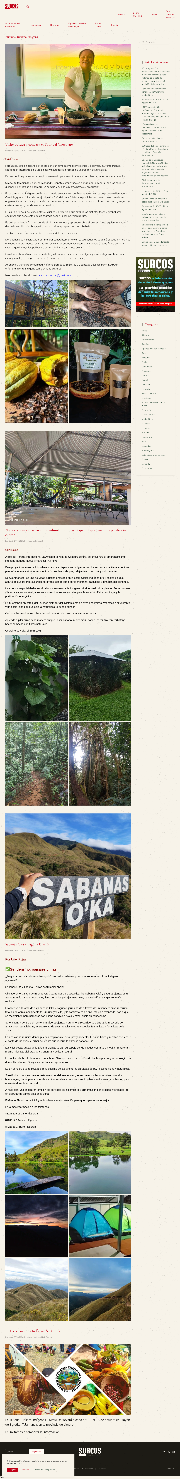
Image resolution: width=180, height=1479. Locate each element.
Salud (144, 441)
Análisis (145, 344)
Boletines (146, 357)
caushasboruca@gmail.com (55, 275)
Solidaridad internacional (153, 455)
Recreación (39, 541)
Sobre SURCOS (137, 14)
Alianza (145, 335)
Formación (146, 410)
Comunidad (40, 151)
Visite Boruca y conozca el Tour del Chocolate (39, 144)
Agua (144, 330)
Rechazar (25, 1470)
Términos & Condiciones (84, 1468)
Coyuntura (146, 371)
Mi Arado (146, 423)
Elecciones (146, 398)
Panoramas (147, 428)
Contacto (154, 14)
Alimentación (148, 339)
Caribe (145, 362)
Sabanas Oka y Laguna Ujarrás (27, 944)
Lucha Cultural (148, 414)
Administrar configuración (45, 1470)
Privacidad (102, 1468)
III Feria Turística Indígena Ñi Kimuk (32, 1331)
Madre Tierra (98, 25)
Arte (144, 353)
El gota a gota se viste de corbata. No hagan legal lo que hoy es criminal (154, 217)
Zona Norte (147, 468)
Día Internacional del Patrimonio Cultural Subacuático (151, 183)
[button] (27, 6)
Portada (121, 14)
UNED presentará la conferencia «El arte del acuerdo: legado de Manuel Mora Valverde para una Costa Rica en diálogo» (155, 113)
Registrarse (36, 1451)
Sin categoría (148, 450)
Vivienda (146, 464)
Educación (146, 389)
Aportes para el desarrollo (154, 348)
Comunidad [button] (36, 25)
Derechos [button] (54, 25)
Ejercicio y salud (149, 393)
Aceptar (12, 1470)
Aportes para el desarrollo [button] (12, 25)
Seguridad (146, 446)
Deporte (145, 380)
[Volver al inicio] (11, 6)
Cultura (49, 1337)
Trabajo (114, 25)
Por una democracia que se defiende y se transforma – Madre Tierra (154, 92)
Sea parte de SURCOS (170, 14)
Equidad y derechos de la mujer (77, 25)
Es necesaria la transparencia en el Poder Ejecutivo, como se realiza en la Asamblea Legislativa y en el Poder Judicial (155, 231)
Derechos (146, 384)
